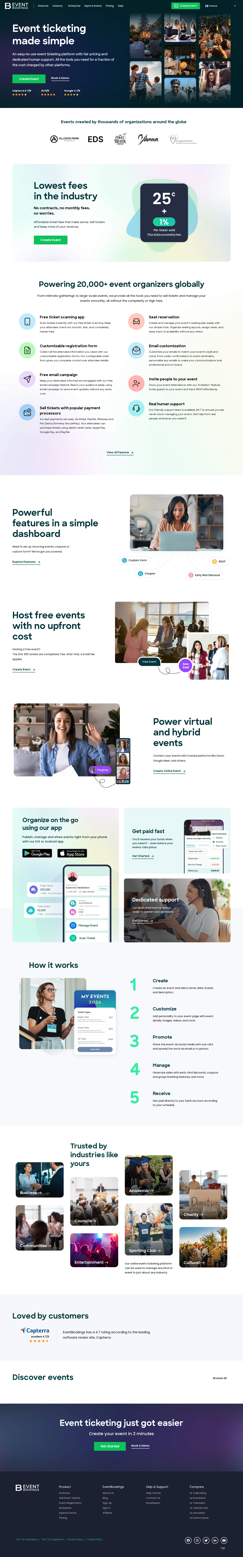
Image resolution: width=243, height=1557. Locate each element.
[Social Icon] (188, 1540)
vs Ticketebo (197, 1503)
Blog (105, 1498)
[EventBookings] (16, 5)
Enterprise (74, 5)
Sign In (106, 1508)
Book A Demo (60, 78)
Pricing (110, 5)
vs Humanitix (197, 1513)
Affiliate (107, 1513)
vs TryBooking (198, 1493)
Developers (153, 1503)
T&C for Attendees (27, 1539)
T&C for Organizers (52, 1539)
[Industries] (40, 1180)
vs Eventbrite (197, 1498)
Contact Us (153, 1498)
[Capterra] (34, 1330)
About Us (108, 1493)
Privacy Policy (75, 1539)
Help (120, 5)
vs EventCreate (199, 1518)
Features (43, 5)
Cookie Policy (94, 1539)
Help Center (153, 1493)
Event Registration (70, 1503)
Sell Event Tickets (69, 1498)
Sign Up (107, 1503)
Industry (57, 5)
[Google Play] (37, 853)
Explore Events (93, 5)
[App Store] (72, 853)
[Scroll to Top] (224, 1548)
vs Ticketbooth (199, 1508)
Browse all (220, 1378)
